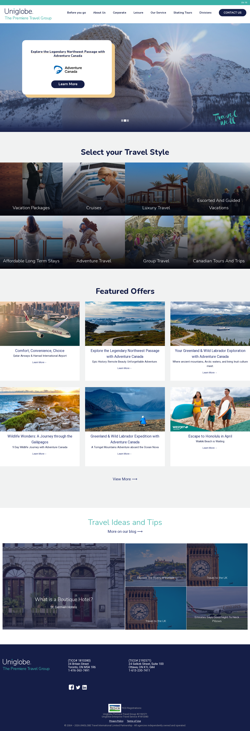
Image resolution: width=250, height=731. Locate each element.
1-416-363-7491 (78, 670)
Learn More (38, 362)
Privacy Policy (116, 721)
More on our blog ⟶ (125, 531)
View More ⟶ (125, 479)
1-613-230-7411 (139, 670)
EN (242, 2)
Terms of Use (134, 721)
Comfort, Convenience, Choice (39, 350)
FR (246, 2)
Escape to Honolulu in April (210, 436)
